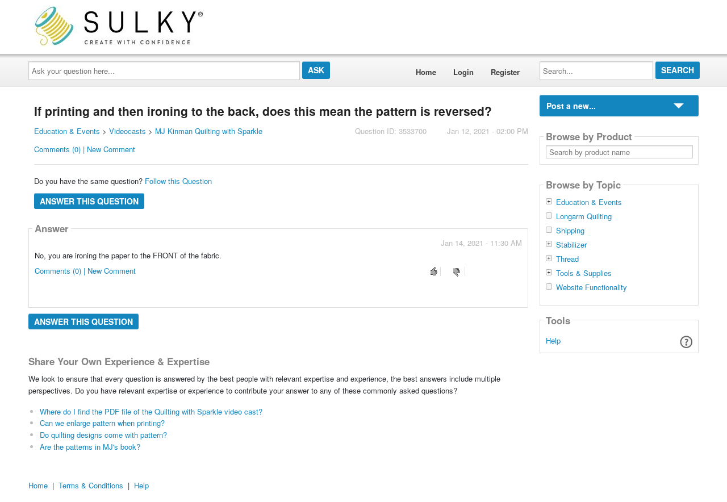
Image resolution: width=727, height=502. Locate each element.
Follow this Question (178, 180)
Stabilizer (571, 245)
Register (505, 71)
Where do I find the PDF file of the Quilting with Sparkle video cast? (151, 411)
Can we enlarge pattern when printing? (102, 422)
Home (426, 71)
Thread (567, 259)
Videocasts (127, 131)
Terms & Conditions (91, 485)
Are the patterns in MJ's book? (90, 446)
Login (463, 71)
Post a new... (571, 105)
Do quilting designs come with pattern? (103, 434)
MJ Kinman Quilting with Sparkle (208, 131)
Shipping (570, 231)
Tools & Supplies (584, 273)
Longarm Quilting (584, 216)
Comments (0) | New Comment (84, 149)
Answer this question (89, 201)
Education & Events (67, 131)
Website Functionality (591, 287)
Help (553, 340)
